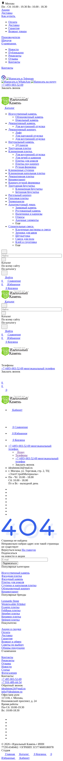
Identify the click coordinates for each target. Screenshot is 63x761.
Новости (13, 49)
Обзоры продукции (13, 647)
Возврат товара (17, 31)
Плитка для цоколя (12, 582)
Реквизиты (14, 55)
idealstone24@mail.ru (13, 688)
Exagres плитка (10, 607)
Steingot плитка (10, 619)
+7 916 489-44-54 (11, 682)
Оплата (12, 21)
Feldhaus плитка (10, 610)
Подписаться (10, 563)
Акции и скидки (11, 629)
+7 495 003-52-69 (11, 679)
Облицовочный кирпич (15, 588)
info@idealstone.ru (11, 691)
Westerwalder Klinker (13, 604)
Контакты (14, 61)
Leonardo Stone (10, 600)
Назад (20, 452)
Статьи (5, 669)
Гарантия (13, 28)
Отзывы (13, 58)
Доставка (13, 25)
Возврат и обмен (11, 641)
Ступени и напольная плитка (18, 585)
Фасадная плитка (11, 575)
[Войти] (3, 379)
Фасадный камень (12, 579)
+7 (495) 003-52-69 (12, 84)
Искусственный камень (15, 572)
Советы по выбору (12, 644)
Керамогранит (9, 591)
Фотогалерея (9, 672)
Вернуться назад (11, 549)
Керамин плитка (11, 616)
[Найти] (4, 273)
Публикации (16, 52)
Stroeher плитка (10, 613)
